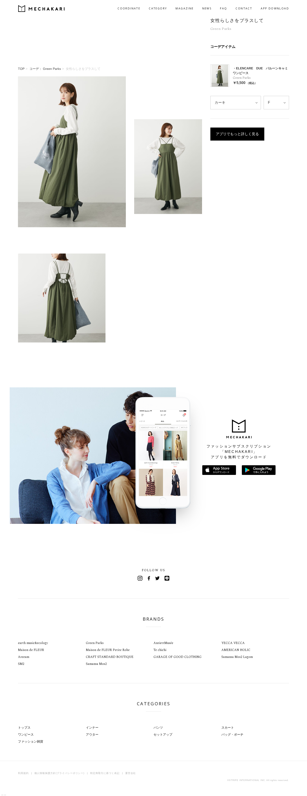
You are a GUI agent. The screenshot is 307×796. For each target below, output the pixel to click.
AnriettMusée (163, 643)
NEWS (207, 8)
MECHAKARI (41, 8)
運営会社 (130, 773)
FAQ (223, 8)
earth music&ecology (33, 643)
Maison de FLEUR (31, 650)
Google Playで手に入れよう (259, 470)
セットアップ (163, 734)
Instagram (140, 578)
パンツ (158, 727)
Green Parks (95, 643)
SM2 (21, 663)
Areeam (23, 657)
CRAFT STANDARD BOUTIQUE (109, 657)
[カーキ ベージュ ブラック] (235, 102)
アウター (92, 734)
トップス (24, 727)
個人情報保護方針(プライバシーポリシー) (59, 773)
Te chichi (160, 650)
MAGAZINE (185, 8)
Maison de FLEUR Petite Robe (108, 650)
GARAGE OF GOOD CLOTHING (178, 657)
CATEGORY (158, 8)
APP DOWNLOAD (275, 8)
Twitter (158, 578)
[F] (276, 102)
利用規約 (23, 773)
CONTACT (244, 8)
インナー (92, 727)
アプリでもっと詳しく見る (237, 134)
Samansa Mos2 (96, 663)
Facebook (149, 578)
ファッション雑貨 (30, 741)
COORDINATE (129, 8)
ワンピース (26, 734)
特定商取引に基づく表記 (105, 773)
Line (166, 578)
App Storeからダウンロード (219, 470)
